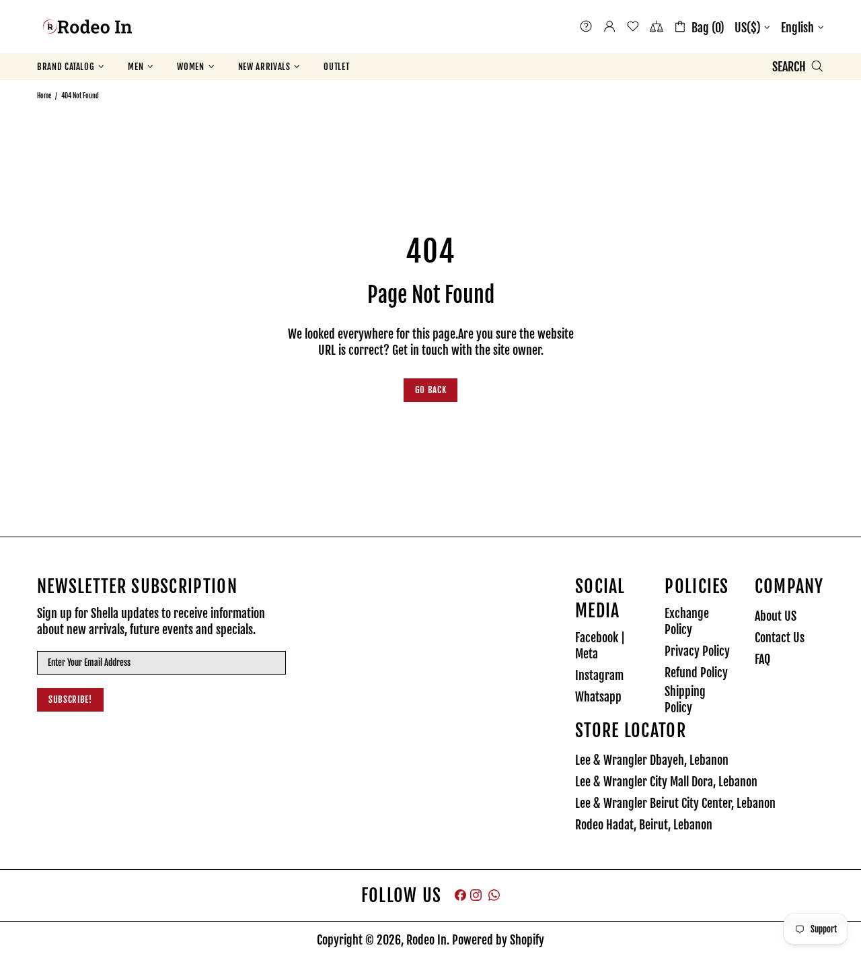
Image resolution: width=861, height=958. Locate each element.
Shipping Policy (685, 699)
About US (775, 616)
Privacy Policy (697, 651)
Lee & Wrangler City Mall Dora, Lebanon (666, 781)
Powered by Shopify (498, 939)
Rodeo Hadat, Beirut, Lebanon (643, 824)
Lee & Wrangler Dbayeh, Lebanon (651, 760)
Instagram (599, 675)
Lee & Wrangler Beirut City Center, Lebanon (675, 803)
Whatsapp (598, 696)
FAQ (762, 659)
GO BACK (431, 389)
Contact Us (779, 637)
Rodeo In (87, 26)
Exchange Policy (687, 621)
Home (44, 96)
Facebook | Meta (600, 645)
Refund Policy (696, 672)
